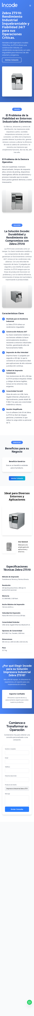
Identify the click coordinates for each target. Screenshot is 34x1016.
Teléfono (7, 767)
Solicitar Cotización (11, 60)
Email (6, 758)
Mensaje (7, 794)
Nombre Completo (10, 749)
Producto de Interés (11, 785)
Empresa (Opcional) (10, 776)
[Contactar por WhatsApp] (29, 1001)
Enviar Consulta (17, 809)
